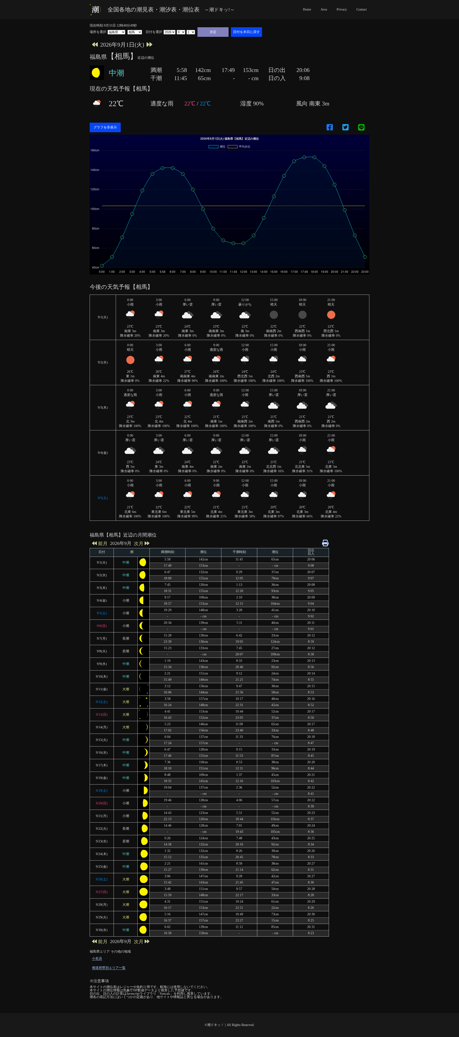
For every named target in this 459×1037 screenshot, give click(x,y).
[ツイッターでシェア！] (345, 128)
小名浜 (97, 958)
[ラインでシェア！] (361, 127)
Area (324, 9)
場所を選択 (98, 32)
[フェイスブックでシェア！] (330, 128)
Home (307, 9)
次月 (138, 543)
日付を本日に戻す (246, 32)
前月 (103, 543)
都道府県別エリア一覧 (109, 968)
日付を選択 (154, 32)
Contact (361, 9)
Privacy (342, 9)
